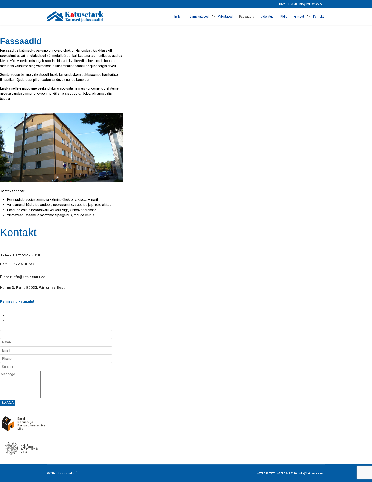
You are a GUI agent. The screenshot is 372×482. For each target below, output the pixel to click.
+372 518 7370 (288, 4)
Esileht (178, 16)
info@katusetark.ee (311, 4)
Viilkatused (225, 16)
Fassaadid (246, 16)
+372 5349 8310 (287, 473)
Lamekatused (199, 16)
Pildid (283, 16)
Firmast (299, 16)
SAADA (8, 403)
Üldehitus (267, 16)
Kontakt (318, 16)
